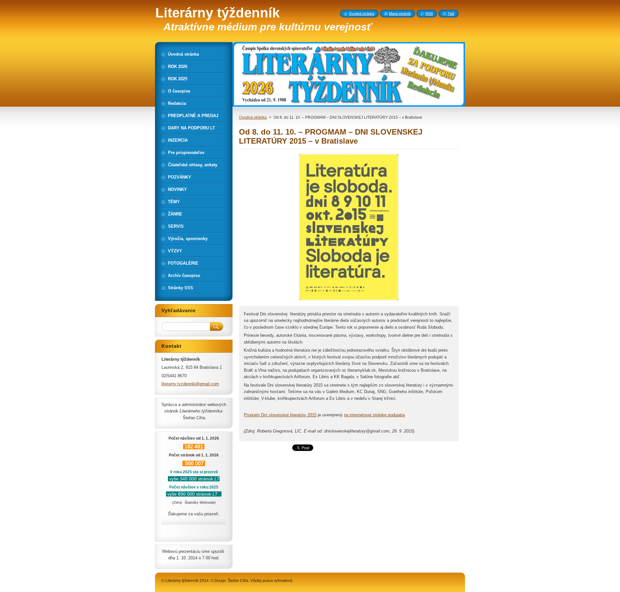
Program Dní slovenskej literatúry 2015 (280, 414)
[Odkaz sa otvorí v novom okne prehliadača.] (348, 300)
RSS (429, 14)
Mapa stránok (400, 14)
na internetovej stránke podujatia (374, 414)
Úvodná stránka (253, 117)
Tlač (451, 14)
